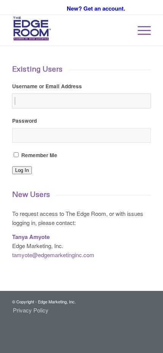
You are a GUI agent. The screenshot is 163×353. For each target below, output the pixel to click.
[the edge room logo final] (67, 30)
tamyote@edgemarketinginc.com (53, 255)
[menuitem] (140, 30)
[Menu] (140, 30)
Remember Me (39, 155)
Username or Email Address (47, 86)
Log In (22, 170)
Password (24, 120)
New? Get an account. (96, 8)
